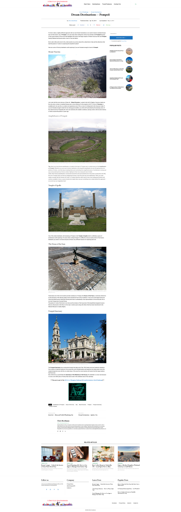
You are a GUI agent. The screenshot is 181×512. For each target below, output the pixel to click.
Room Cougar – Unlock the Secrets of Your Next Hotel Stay (52, 466)
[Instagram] (60, 431)
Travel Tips (44, 463)
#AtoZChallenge (97, 380)
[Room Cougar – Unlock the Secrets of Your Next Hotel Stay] (52, 454)
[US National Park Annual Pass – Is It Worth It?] (129, 51)
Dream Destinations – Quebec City (87, 415)
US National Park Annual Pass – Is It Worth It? (129, 488)
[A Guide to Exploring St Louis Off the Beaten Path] (129, 78)
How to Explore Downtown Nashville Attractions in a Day (116, 60)
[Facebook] (57, 431)
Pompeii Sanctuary (97, 404)
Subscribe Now (120, 37)
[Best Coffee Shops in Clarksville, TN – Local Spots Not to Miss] (103, 454)
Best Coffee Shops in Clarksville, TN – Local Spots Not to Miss (102, 466)
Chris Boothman (73, 20)
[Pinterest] (62, 431)
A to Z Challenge (83, 12)
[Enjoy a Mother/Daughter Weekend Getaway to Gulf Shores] (129, 454)
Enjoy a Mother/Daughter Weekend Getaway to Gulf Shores (129, 466)
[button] (135, 4)
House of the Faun (70, 404)
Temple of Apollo (53, 406)
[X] (65, 431)
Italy (76, 404)
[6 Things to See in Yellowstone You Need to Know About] (129, 87)
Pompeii (89, 404)
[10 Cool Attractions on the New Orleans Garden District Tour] (129, 69)
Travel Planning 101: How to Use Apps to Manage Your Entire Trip (77, 466)
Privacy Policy (123, 41)
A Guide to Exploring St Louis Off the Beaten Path (116, 78)
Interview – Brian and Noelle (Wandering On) (60, 415)
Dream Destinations (96, 12)
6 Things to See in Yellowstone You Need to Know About (117, 87)
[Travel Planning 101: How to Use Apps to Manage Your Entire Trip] (78, 454)
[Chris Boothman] (51, 425)
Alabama (120, 463)
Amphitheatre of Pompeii (58, 404)
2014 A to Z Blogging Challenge (73, 380)
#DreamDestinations (87, 380)
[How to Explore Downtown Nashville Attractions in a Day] (129, 60)
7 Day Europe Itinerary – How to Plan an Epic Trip (103, 489)
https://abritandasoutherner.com (63, 423)
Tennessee (95, 463)
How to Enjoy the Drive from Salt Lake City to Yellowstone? (128, 484)
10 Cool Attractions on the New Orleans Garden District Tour (117, 69)
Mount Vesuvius (82, 404)
